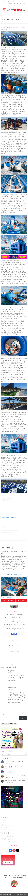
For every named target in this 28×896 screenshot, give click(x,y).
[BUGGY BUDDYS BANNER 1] (14, 257)
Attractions (15, 27)
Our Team (19, 3)
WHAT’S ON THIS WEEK (8, 841)
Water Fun (3, 29)
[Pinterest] (11, 1)
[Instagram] (13, 1)
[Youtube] (8, 1)
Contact (23, 3)
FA (2, 840)
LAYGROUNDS (6, 838)
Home (3, 820)
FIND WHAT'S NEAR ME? (9, 723)
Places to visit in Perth (21, 27)
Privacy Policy (5, 829)
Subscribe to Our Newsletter (12, 5)
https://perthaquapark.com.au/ (11, 574)
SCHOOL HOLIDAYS (7, 836)
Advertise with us (6, 826)
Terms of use (5, 827)
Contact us (4, 822)
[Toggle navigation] (24, 10)
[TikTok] (17, 850)
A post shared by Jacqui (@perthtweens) (14, 537)
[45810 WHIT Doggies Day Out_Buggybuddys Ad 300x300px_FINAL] (12, 737)
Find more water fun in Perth (10, 597)
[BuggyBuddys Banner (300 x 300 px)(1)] (12, 797)
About (14, 3)
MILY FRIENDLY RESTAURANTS (13, 840)
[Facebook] (3, 1)
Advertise (10, 3)
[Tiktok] (6, 1)
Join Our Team (22, 5)
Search (3, 714)
